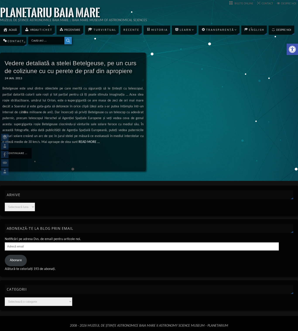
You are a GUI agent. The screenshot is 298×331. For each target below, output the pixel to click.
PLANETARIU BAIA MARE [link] (50, 12)
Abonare (16, 260)
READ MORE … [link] (89, 142)
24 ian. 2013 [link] (13, 78)
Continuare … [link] (17, 153)
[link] (292, 49)
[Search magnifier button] (68, 40)
